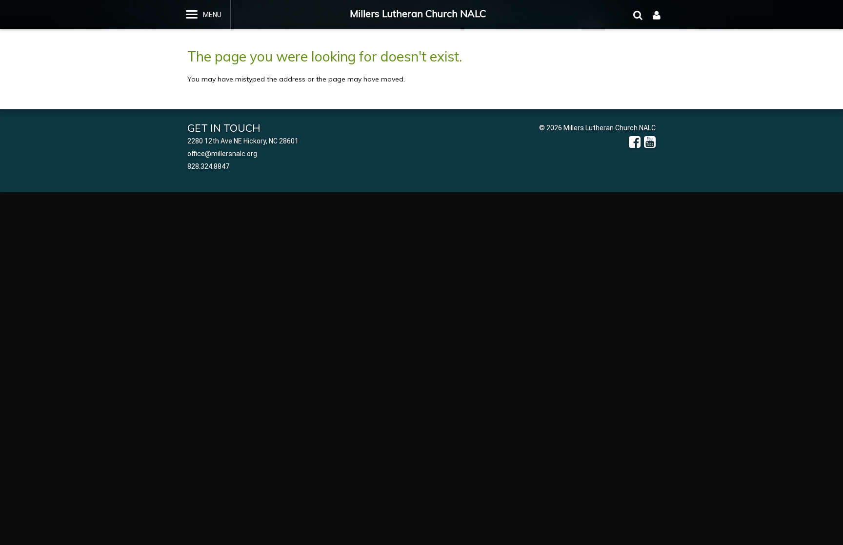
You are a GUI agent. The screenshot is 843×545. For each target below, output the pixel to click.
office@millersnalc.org (222, 154)
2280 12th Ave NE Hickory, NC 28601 (243, 141)
